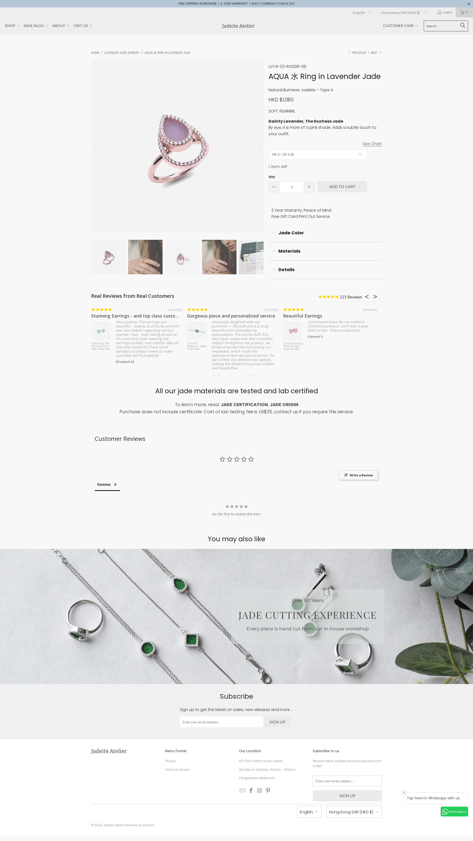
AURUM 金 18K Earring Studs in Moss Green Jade (100, 346)
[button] (12, 26)
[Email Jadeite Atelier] (242, 791)
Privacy (170, 761)
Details (286, 269)
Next (374, 53)
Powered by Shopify (139, 825)
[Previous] (95, 146)
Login (447, 12)
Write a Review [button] (361, 475)
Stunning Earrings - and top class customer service (145, 316)
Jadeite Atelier (113, 825)
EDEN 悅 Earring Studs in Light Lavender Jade (293, 346)
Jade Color (291, 233)
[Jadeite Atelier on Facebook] (251, 791)
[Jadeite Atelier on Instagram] (259, 791)
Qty (272, 176)
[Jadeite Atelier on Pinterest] (268, 791)
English (359, 13)
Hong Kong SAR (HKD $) (401, 13)
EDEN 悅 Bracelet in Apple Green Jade (196, 346)
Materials (289, 251)
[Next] (260, 146)
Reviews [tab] (104, 484)
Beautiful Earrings (302, 316)
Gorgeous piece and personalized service (231, 316)
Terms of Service (177, 769)
